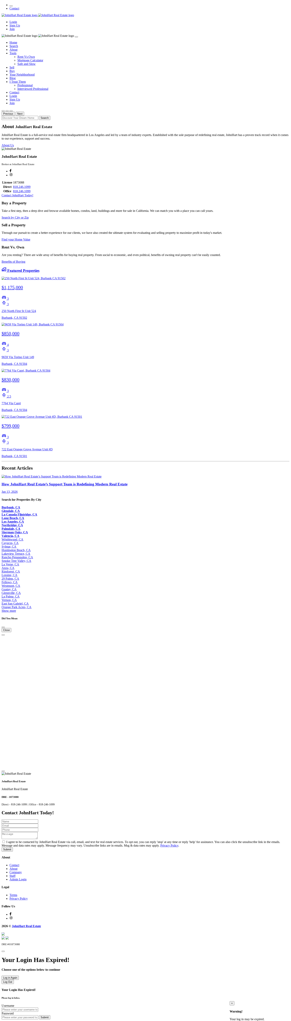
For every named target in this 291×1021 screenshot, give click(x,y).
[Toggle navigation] (11, 6)
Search (14, 46)
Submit (7, 849)
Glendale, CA (11, 511)
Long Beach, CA (13, 518)
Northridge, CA (12, 525)
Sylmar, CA (9, 546)
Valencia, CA (10, 536)
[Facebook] (10, 171)
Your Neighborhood (22, 74)
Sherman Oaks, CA (15, 532)
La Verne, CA (10, 564)
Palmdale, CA (11, 528)
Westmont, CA (11, 585)
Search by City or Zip (15, 217)
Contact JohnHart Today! (17, 195)
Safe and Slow (26, 64)
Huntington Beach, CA (16, 550)
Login (13, 22)
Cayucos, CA (10, 543)
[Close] (76, 36)
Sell (12, 67)
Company (16, 872)
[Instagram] (11, 175)
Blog (13, 78)
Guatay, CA (9, 589)
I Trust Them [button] (18, 81)
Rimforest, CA (11, 571)
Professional (25, 85)
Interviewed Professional (32, 88)
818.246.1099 (21, 186)
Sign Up (15, 25)
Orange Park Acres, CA (16, 607)
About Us (8, 145)
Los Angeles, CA (13, 521)
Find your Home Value (16, 239)
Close (6, 630)
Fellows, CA (10, 582)
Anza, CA (8, 568)
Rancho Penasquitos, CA (17, 557)
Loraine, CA (9, 575)
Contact (14, 8)
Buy (12, 71)
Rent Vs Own (26, 56)
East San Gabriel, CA (15, 603)
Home (13, 42)
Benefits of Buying (13, 261)
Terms (13, 895)
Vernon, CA (9, 600)
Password (8, 1013)
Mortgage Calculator (30, 60)
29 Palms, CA (10, 578)
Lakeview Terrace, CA (16, 553)
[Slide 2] (7, 110)
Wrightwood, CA (12, 539)
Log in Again (10, 977)
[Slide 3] (11, 110)
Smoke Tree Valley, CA (16, 560)
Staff (12, 875)
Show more (9, 610)
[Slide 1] (3, 110)
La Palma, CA (11, 596)
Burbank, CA (11, 507)
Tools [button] (13, 53)
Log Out (7, 981)
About (13, 49)
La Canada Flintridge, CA (19, 514)
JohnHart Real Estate (26, 926)
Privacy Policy (169, 845)
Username (8, 1005)
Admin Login (18, 879)
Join (12, 29)
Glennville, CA (11, 593)
